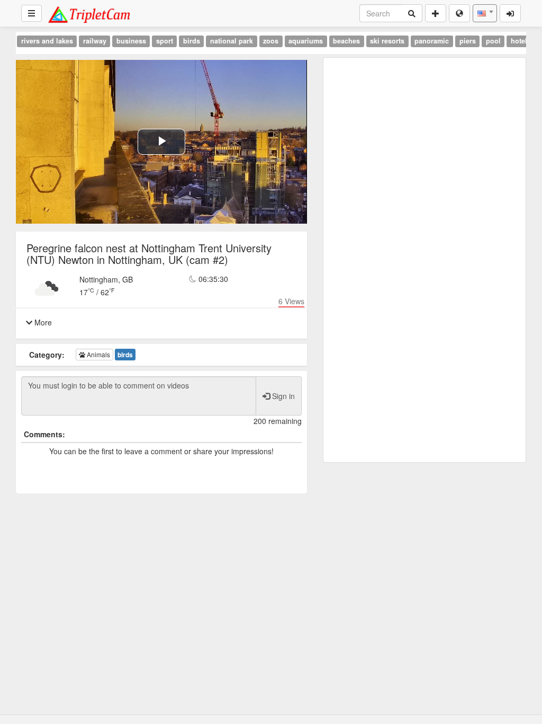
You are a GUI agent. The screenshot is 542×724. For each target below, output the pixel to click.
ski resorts (387, 41)
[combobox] (485, 13)
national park (231, 41)
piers (467, 41)
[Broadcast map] (459, 13)
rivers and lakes (47, 41)
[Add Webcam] (435, 13)
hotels (521, 41)
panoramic (431, 41)
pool (493, 41)
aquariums (305, 41)
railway (94, 41)
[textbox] (484, 13)
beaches (346, 41)
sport (164, 41)
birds (191, 41)
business (131, 41)
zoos (270, 41)
